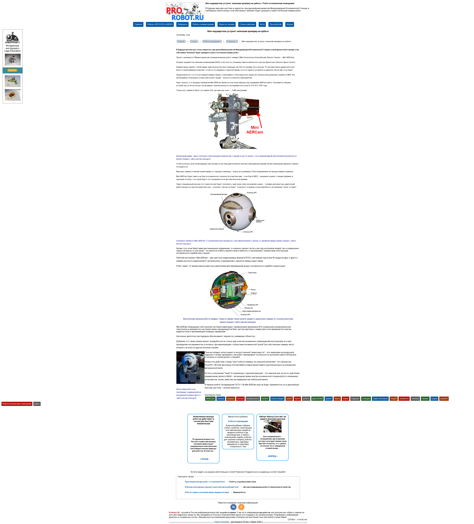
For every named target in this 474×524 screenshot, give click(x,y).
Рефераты (182, 24)
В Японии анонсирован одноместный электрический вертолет (212, 487)
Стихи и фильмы (247, 24)
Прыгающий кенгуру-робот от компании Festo (205, 482)
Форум (290, 24)
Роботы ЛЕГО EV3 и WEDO (160, 24)
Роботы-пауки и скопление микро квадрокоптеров (207, 492)
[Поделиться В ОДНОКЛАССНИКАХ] (241, 507)
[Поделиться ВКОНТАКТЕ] (233, 507)
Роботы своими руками (203, 24)
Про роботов (276, 24)
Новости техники (226, 24)
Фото (262, 24)
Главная (138, 24)
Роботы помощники (238, 421)
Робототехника (222, 522)
